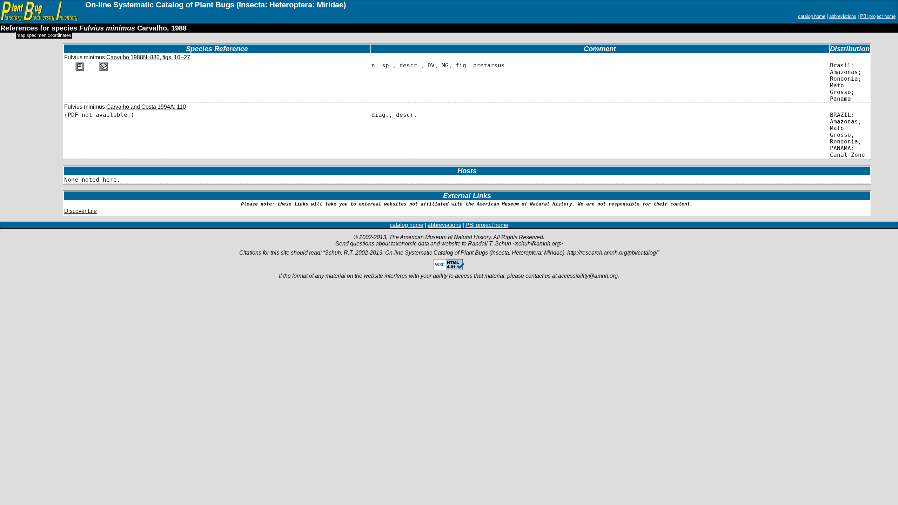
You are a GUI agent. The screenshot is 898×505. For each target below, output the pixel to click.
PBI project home (878, 16)
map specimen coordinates (43, 35)
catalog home (811, 16)
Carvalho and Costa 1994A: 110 (146, 107)
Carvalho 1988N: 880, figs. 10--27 (148, 57)
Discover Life (80, 211)
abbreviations (842, 16)
